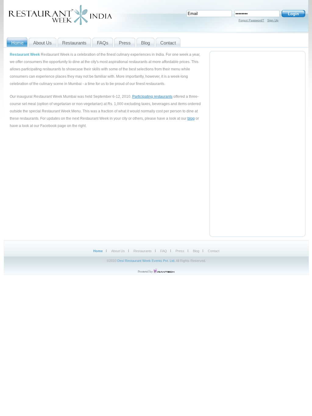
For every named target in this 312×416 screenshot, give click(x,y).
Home (98, 251)
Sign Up (272, 20)
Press (180, 251)
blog (191, 118)
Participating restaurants (152, 96)
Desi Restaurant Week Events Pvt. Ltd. (146, 261)
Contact (213, 251)
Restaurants (142, 251)
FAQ (163, 251)
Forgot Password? (251, 20)
